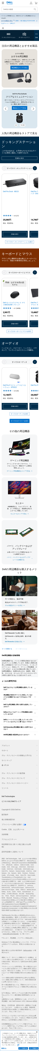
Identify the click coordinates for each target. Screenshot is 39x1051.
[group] (19, 108)
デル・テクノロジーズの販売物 (13, 773)
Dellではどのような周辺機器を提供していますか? (18, 688)
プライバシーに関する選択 (12, 824)
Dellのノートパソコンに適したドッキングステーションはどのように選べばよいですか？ (18, 720)
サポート (5, 750)
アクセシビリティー (9, 839)
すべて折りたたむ (21, 649)
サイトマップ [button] (7, 760)
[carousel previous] (5, 109)
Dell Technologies (8, 796)
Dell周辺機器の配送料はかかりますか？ (17, 734)
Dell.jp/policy (28, 950)
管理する (3, 1048)
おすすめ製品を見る (7, 20)
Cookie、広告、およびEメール (13, 829)
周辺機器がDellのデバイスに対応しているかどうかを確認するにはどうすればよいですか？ (18, 697)
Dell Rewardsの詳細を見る (13, 641)
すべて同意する (34, 1048)
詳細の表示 (14, 234)
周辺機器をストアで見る (20, 67)
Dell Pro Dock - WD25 (11, 191)
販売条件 (5, 815)
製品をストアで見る (19, 108)
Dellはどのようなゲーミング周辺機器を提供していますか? (18, 713)
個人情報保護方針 (8, 820)
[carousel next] (33, 109)
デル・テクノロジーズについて (13, 778)
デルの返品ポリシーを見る (13, 605)
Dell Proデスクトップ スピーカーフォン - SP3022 (14, 386)
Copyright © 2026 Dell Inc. (11, 810)
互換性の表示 (19, 158)
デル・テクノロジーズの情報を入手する (17, 755)
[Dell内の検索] (35, 9)
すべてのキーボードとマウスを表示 (19, 331)
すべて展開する (7, 649)
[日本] (3, 28)
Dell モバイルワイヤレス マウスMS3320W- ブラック (14, 304)
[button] (31, 3)
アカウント (6, 746)
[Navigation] (2, 3)
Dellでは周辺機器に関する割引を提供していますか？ (18, 705)
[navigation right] (35, 168)
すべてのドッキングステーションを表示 (19, 242)
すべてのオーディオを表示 (19, 414)
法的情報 (5, 834)
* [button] (30, 601)
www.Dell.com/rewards (10, 934)
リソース (5, 788)
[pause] (16, 125)
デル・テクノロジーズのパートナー (15, 783)
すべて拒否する (23, 1048)
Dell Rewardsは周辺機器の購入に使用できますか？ (18, 728)
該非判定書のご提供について (12, 852)
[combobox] (19, 9)
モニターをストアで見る (19, 514)
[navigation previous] (4, 168)
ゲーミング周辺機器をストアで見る (18, 471)
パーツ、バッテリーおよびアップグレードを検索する (18, 558)
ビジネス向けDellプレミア (11, 801)
